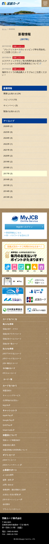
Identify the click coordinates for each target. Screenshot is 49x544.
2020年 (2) (7, 155)
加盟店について (10, 435)
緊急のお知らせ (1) (11, 111)
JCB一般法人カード (10, 363)
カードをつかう (10, 385)
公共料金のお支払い (11, 400)
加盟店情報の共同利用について (15, 450)
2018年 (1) (7, 167)
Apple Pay (7, 415)
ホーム (4, 29)
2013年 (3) (7, 197)
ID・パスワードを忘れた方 (17, 235)
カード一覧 (7, 379)
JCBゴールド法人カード (12, 358)
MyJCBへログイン (24, 226)
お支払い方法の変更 (11, 494)
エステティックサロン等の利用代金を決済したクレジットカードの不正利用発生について (24, 60)
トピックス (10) (10, 99)
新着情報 (7, 88)
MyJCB (5, 405)
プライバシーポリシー (11, 509)
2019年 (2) (7, 161)
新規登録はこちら (13, 233)
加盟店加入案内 (9, 445)
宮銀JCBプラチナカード (12, 334)
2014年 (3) (7, 191)
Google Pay (7, 420)
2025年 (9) (7, 132)
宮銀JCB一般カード (10, 343)
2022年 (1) (7, 144)
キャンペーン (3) (10, 105)
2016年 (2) (7, 179)
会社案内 (6, 504)
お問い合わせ (8, 484)
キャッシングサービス (11, 395)
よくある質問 (8, 475)
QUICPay (6, 425)
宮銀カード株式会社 (12, 518)
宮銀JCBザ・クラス (10, 329)
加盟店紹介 (7, 390)
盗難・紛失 (7, 479)
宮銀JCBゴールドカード (12, 339)
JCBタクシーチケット (11, 465)
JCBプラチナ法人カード (12, 353)
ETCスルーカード (9, 373)
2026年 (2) (7, 126)
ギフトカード (9, 454)
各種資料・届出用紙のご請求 (14, 489)
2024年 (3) (7, 138)
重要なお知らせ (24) (12, 93)
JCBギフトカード (9, 460)
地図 (20, 527)
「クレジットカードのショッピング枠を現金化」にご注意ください (24, 49)
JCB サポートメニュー (11, 499)
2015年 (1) (7, 185)
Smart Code (7, 430)
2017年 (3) (7, 173)
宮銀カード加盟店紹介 (11, 440)
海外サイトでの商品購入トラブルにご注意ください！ (24, 72)
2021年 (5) (7, 150)
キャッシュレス (10, 410)
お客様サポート (10, 470)
